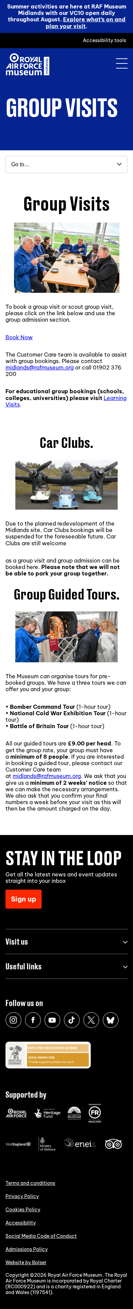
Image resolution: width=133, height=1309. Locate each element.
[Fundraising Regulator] (94, 1121)
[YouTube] (52, 1020)
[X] (91, 1020)
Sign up (23, 899)
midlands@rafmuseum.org (39, 367)
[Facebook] (33, 1020)
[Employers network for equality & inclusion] (80, 1149)
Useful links (23, 966)
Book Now (19, 337)
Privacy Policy (22, 1196)
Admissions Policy (26, 1249)
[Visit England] (18, 1145)
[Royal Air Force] (16, 1116)
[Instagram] (13, 1020)
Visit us (16, 941)
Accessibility (20, 1223)
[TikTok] (72, 1020)
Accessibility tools (104, 40)
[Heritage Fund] (47, 1116)
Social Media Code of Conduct (41, 1236)
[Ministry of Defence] (47, 1149)
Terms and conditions (30, 1183)
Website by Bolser (25, 1262)
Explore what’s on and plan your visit (85, 22)
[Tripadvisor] (113, 1147)
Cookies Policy (22, 1210)
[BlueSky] (111, 1020)
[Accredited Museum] (74, 1118)
